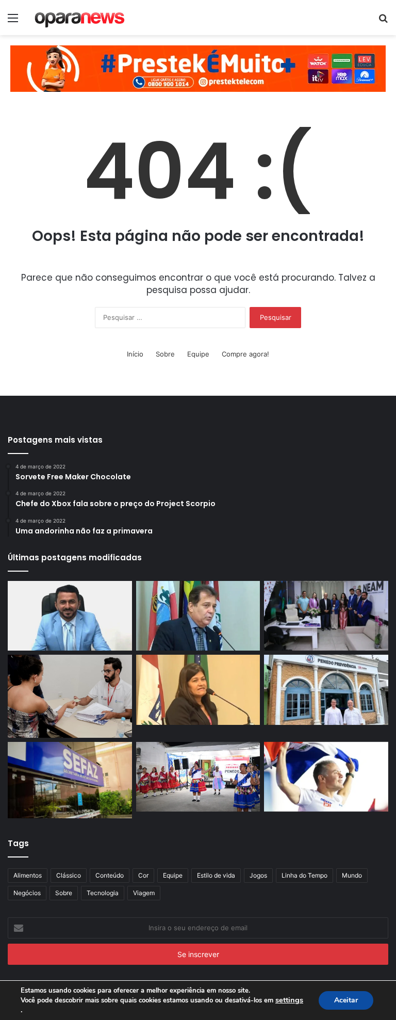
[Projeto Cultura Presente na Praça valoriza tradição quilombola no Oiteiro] (198, 777)
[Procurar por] (383, 21)
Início (135, 354)
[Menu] (13, 21)
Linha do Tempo (304, 875)
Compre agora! (245, 354)
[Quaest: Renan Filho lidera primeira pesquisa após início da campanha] (326, 777)
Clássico (68, 875)
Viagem (144, 893)
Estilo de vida (216, 875)
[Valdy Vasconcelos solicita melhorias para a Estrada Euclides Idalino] (70, 616)
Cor (143, 875)
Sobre (165, 354)
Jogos (258, 875)
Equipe (198, 354)
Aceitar (346, 1000)
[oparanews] (80, 17)
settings (289, 1000)
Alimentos (27, 875)
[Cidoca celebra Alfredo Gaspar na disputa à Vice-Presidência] (198, 616)
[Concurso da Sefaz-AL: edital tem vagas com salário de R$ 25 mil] (70, 780)
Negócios (27, 893)
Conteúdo (109, 875)
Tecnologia (103, 893)
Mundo (352, 875)
